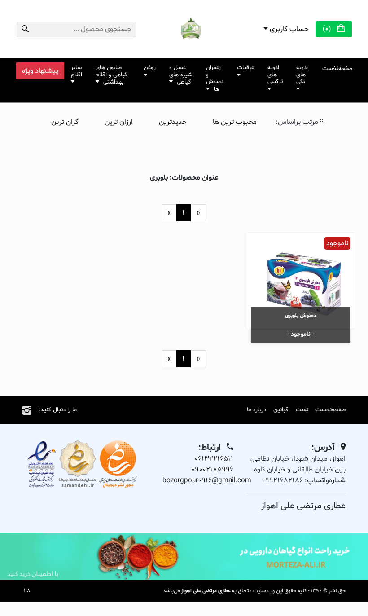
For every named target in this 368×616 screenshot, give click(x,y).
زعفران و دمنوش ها (214, 78)
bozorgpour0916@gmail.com (206, 480)
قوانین (281, 410)
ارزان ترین (119, 122)
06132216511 (213, 459)
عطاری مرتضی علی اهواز (206, 590)
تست (302, 410)
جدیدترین (173, 122)
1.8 (26, 590)
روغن (150, 68)
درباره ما (256, 410)
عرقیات (245, 68)
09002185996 (212, 470)
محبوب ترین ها (235, 122)
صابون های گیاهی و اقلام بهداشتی (111, 75)
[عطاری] (184, 556)
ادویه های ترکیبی (275, 75)
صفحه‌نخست (337, 69)
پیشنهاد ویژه (40, 71)
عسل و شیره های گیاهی (180, 75)
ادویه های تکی (302, 75)
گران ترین (65, 122)
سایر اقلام (76, 71)
